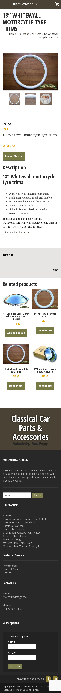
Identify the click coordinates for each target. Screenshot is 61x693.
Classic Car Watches (14, 525)
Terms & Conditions (14, 569)
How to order (10, 565)
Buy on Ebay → (14, 156)
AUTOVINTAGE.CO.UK (25, 4)
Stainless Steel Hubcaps (15, 536)
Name (11, 641)
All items (36, 33)
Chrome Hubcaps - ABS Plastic (19, 522)
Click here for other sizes (16, 232)
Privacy (35, 689)
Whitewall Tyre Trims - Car (17, 542)
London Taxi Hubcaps (14, 529)
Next (55, 270)
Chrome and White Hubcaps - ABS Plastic (25, 519)
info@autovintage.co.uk (15, 597)
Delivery (7, 572)
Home (12, 33)
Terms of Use (20, 689)
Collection (23, 33)
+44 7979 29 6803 (12, 608)
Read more (45, 330)
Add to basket (16, 332)
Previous (8, 255)
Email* (12, 653)
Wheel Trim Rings (12, 539)
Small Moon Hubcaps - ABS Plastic (21, 532)
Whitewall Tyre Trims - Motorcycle (21, 546)
